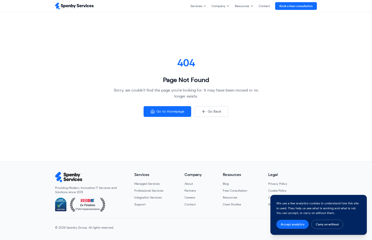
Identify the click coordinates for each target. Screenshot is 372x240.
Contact (264, 6)
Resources (242, 6)
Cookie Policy (277, 191)
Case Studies (232, 204)
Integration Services (148, 197)
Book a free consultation (296, 6)
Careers (189, 197)
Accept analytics (292, 224)
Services (196, 6)
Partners (190, 191)
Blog (226, 184)
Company (218, 6)
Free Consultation (235, 191)
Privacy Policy (277, 184)
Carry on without (327, 224)
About (188, 184)
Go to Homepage (170, 111)
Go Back (214, 111)
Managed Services (147, 184)
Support (140, 204)
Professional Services (148, 191)
